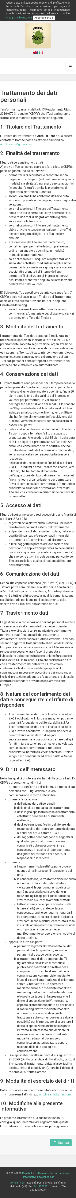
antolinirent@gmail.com (16, 144)
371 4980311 (41, 1186)
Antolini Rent (17, 1182)
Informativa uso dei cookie (38, 1177)
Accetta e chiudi (44, 17)
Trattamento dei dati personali (52, 1173)
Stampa (63, 1142)
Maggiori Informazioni (19, 17)
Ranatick (27, 1173)
